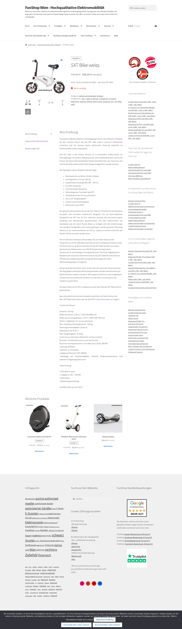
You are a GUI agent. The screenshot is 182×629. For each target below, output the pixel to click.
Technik (107, 26)
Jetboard (51, 530)
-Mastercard (76, 556)
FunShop (29, 530)
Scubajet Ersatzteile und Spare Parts (142, 288)
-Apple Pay (75, 546)
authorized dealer (44, 503)
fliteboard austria (54, 527)
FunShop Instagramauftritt (64, 35)
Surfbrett (39, 545)
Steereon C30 (133, 315)
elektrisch (52, 570)
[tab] (39, 134)
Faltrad (89, 101)
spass (39, 589)
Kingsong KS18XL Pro (136, 321)
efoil (33, 570)
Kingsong (53, 583)
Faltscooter (97, 101)
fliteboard (44, 580)
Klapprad (106, 101)
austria (39, 498)
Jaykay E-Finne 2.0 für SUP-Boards (141, 349)
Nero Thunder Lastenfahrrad (139, 178)
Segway (37, 541)
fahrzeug (27, 580)
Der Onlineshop (40, 26)
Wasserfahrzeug (43, 593)
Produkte (58, 26)
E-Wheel (41, 514)
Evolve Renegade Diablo (137, 209)
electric (44, 570)
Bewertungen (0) (32, 148)
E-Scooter (112, 99)
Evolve (41, 527)
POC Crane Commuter (100, 299)
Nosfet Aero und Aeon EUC (138, 338)
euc (52, 576)
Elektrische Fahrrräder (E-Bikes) (49, 45)
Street (62, 541)
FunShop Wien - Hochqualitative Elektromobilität (64, 7)
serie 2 (27, 589)
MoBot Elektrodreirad (136, 220)
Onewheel (42, 586)
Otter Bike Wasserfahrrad (138, 344)
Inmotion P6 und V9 (135, 324)
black (54, 509)
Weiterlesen (39, 451)
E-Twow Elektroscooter (137, 218)
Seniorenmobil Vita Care (137, 332)
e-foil (50, 567)
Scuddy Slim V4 (134, 164)
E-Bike (88, 99)
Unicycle (49, 545)
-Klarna (74, 527)
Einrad (38, 570)
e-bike (46, 567)
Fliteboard (46, 527)
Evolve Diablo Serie (135, 335)
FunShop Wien (29, 583)
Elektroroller (53, 517)
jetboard (46, 583)
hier (68, 290)
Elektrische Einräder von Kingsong (141, 223)
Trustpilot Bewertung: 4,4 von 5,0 (139, 544)
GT (36, 583)
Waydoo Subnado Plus (136, 201)
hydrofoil (37, 531)
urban (27, 593)
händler (44, 530)
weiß (73, 104)
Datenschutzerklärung (104, 620)
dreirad (40, 567)
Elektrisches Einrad (32, 573)
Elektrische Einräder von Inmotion (141, 206)
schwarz (58, 535)
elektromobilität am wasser (33, 577)
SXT (112, 101)
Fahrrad (83, 101)
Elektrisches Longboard (39, 518)
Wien (33, 549)
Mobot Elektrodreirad (136, 167)
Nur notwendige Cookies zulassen (107, 625)
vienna (58, 545)
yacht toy (40, 549)
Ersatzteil (29, 526)
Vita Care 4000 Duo (135, 176)
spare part (55, 540)
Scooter (30, 540)
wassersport (53, 593)
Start (27, 26)
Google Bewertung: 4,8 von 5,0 (137, 534)
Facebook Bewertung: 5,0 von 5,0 (138, 537)
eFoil (46, 514)
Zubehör (31, 555)
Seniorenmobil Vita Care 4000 (139, 170)
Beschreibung (31, 134)
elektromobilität (47, 573)
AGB (116, 35)
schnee (53, 586)
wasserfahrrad (34, 593)
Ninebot (44, 536)
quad (48, 586)
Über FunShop (86, 35)
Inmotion (40, 583)
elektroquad (46, 577)
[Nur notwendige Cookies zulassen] (179, 619)
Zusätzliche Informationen (36, 141)
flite (39, 580)
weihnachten (28, 596)
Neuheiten (74, 26)
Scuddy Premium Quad (137, 226)
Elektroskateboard (51, 523)
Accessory (30, 498)
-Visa (73, 559)
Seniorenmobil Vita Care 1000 (139, 173)
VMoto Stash (133, 318)
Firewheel (34, 580)
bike (30, 567)
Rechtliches (91, 26)
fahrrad (62, 577)
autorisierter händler (38, 508)
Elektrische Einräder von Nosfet (140, 229)
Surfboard (30, 545)
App (83, 99)
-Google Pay (76, 549)
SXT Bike (118, 101)
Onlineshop (117, 142)
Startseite (32, 45)
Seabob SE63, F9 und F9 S (137, 327)
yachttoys (51, 549)
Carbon (34, 567)
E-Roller (60, 508)
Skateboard (45, 540)
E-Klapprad (103, 99)
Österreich (44, 555)
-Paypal (74, 530)
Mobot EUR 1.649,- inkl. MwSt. (139, 279)
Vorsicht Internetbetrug (35, 35)
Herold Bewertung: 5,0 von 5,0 (137, 540)
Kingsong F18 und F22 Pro (138, 329)
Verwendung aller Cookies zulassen (76, 625)
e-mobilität (56, 567)
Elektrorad (75, 101)
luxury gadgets (33, 535)
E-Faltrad (94, 99)
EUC (36, 526)
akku (26, 567)
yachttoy (39, 596)
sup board (44, 589)
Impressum (105, 35)
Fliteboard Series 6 (135, 212)
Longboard (60, 530)
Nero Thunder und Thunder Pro (140, 346)
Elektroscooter (34, 522)
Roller (49, 536)
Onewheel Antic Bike (136, 341)
